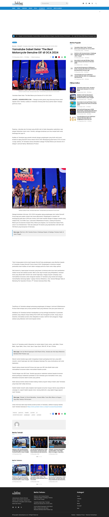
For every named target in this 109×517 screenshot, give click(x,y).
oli (36, 412)
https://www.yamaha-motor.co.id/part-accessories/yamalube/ (45, 406)
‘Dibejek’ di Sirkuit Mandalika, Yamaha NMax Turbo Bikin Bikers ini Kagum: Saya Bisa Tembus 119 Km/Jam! (31, 36)
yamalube (39, 414)
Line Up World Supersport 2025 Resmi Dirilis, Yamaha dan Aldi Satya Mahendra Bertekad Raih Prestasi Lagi (38, 451)
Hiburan (24, 8)
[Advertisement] (54, 22)
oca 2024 (32, 412)
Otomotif (42, 8)
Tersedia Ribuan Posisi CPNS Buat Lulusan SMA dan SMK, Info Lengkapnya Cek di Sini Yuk (85, 76)
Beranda (14, 46)
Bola (35, 8)
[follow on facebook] (83, 3)
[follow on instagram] (86, 3)
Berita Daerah (58, 8)
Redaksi (73, 514)
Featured (15, 412)
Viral (18, 8)
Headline (27, 412)
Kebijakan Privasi (80, 514)
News (13, 8)
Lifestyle (49, 8)
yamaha (33, 414)
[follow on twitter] (92, 3)
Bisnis (30, 8)
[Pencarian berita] (67, 3)
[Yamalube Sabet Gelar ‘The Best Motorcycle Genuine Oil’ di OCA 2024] (39, 474)
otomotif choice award (17, 414)
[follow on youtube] (89, 3)
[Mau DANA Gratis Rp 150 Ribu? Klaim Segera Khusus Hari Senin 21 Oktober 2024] (73, 106)
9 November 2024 (18, 57)
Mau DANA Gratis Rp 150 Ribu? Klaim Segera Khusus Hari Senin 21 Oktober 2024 (84, 62)
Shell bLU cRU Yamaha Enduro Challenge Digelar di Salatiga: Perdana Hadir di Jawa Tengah (20, 451)
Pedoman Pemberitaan (91, 514)
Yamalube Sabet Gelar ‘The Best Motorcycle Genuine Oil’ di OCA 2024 (38, 478)
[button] (96, 3)
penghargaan (27, 414)
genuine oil (21, 412)
